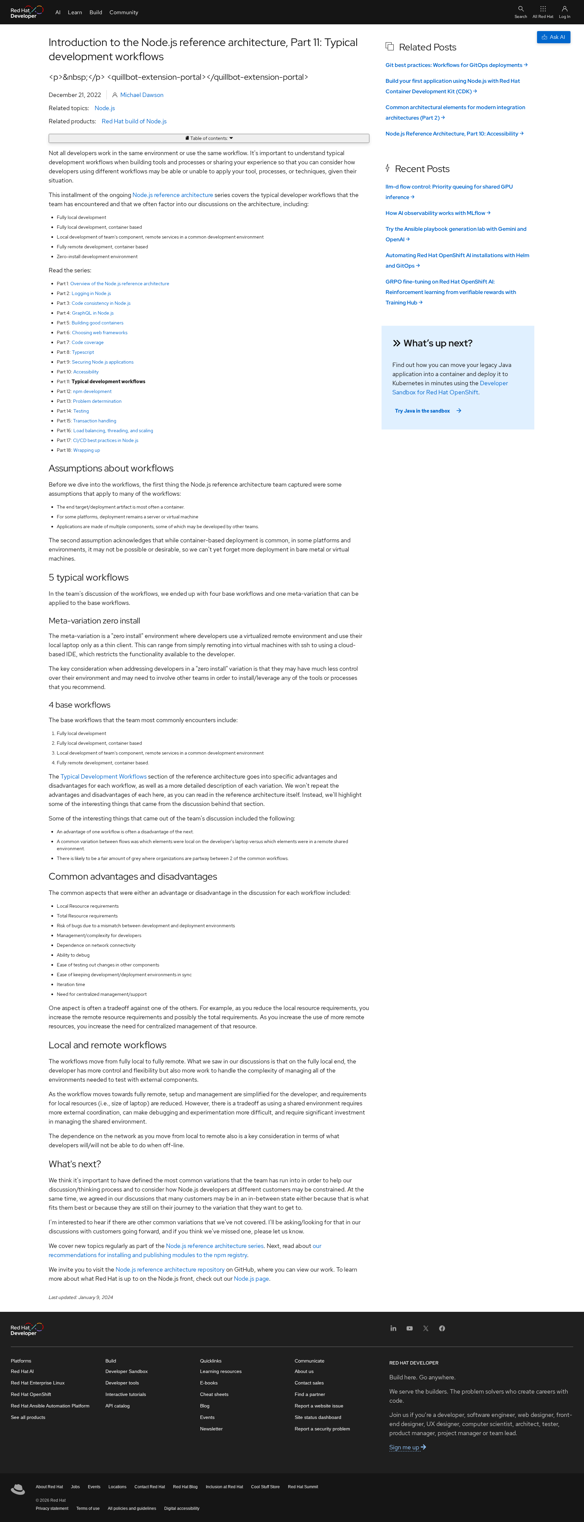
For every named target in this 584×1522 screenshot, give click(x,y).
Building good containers (97, 323)
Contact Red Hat (150, 1486)
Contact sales (309, 1382)
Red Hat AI (22, 1371)
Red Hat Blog (185, 1486)
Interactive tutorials (125, 1394)
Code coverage (88, 342)
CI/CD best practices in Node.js (105, 440)
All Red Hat (543, 16)
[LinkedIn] (393, 1330)
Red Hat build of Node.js (134, 121)
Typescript (83, 352)
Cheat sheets (214, 1394)
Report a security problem (322, 1428)
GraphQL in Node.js (93, 313)
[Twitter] (426, 1330)
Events (207, 1417)
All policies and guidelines (132, 1508)
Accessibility (86, 372)
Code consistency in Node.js (101, 303)
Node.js (105, 108)
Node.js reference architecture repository (170, 1269)
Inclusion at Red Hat (224, 1486)
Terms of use (88, 1508)
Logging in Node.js (91, 293)
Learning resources (221, 1371)
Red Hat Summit (303, 1486)
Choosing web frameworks (99, 332)
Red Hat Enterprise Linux (38, 1382)
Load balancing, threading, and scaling (113, 430)
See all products (28, 1417)
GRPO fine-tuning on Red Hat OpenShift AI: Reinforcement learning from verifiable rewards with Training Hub (451, 292)
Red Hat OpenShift (31, 1394)
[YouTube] (410, 1330)
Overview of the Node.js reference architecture (119, 283)
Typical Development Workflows (103, 776)
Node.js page (251, 1278)
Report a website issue (319, 1405)
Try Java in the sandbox (422, 411)
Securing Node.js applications (102, 362)
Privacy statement (52, 1508)
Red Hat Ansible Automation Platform (50, 1405)
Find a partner (310, 1394)
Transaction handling (94, 421)
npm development (92, 391)
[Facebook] (442, 1330)
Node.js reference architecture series (215, 1246)
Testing (81, 411)
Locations (117, 1486)
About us (304, 1371)
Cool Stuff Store (265, 1486)
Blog (205, 1405)
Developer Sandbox (126, 1371)
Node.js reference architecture (172, 195)
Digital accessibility (181, 1508)
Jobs (75, 1486)
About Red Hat (49, 1486)
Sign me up (405, 1447)
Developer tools (122, 1382)
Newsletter (211, 1428)
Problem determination (97, 401)
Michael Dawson (142, 95)
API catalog (117, 1405)
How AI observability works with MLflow (435, 213)
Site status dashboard (318, 1417)
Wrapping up (86, 450)
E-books (209, 1382)
